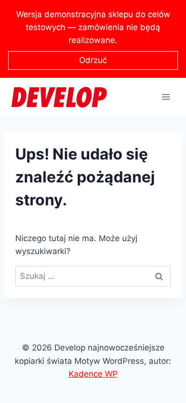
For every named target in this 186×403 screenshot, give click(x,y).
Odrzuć (93, 60)
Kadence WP (93, 374)
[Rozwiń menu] (166, 97)
